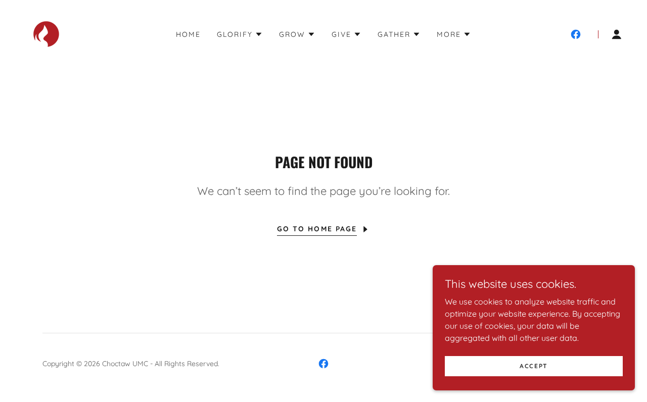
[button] (240, 34)
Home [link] (188, 34)
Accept (534, 366)
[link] (46, 33)
